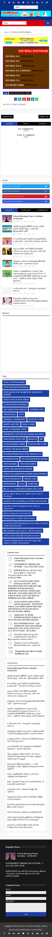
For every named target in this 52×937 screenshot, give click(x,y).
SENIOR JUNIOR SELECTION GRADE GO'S (22, 454)
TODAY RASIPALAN (12, 479)
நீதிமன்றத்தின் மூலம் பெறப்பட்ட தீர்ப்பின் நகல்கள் (23, 530)
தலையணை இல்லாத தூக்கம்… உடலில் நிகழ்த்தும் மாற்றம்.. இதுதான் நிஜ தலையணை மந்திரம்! (25, 766)
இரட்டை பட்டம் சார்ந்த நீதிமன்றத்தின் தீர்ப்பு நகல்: (23, 489)
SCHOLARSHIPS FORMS (14, 444)
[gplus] (14, 2)
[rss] (33, 2)
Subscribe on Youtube (13, 196)
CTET (21, 414)
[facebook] (4, 2)
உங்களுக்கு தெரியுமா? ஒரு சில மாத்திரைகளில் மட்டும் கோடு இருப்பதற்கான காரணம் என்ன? (30, 300)
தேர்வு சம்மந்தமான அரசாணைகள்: (17, 513)
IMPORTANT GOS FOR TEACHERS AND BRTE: (24, 434)
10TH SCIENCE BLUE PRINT (16, 399)
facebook (42, 124)
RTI (41, 439)
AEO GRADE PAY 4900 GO (15, 409)
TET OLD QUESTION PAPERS (34, 459)
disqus (26, 124)
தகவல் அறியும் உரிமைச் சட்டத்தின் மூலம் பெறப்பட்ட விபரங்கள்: (23, 494)
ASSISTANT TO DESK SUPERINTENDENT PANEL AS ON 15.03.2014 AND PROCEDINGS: (24, 617)
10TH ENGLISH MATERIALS (16, 387)
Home (6, 32)
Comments (42, 210)
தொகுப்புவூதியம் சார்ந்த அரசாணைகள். (19, 518)
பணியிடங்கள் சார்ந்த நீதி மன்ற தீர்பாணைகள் (22, 535)
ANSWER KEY (10, 414)
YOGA (22, 484)
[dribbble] (28, 2)
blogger (9, 124)
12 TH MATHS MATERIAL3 (15, 404)
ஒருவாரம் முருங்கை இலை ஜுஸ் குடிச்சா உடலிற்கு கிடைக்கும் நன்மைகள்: (23, 826)
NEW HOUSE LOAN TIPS (15, 439)
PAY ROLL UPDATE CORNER (20, 32)
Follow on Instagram (13, 201)
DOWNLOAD (26, 56)
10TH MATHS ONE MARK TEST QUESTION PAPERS (23, 393)
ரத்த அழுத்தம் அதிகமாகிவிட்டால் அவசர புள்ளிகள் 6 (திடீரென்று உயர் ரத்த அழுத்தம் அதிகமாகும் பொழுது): (24, 756)
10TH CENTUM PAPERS (14, 382)
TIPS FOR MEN (10, 464)
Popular (26, 210)
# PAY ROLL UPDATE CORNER (20, 93)
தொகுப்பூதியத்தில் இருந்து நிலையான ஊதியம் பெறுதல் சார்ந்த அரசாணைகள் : (26, 524)
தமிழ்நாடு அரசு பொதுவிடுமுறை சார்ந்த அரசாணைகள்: (25, 501)
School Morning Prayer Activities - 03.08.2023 (27, 854)
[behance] (37, 2)
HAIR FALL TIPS (35, 419)
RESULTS (33, 439)
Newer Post (7, 116)
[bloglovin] (23, 2)
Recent (9, 210)
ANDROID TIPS (37, 409)
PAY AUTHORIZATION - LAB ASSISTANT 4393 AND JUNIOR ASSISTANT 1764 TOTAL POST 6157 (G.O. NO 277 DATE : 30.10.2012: (24, 627)
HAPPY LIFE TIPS (11, 424)
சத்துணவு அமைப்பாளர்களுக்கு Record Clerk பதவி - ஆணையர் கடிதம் (29, 262)
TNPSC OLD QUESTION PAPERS (18, 469)
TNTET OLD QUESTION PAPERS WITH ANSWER (25, 474)
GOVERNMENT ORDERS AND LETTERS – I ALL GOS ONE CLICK (29, 565)
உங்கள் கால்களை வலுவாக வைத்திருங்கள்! (24, 812)
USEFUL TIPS (30, 479)
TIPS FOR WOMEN (28, 464)
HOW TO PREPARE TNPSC (15, 429)
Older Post (44, 116)
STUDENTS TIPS (11, 459)
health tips (33, 484)
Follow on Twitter (12, 186)
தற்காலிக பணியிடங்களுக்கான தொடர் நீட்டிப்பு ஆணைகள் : (22, 507)
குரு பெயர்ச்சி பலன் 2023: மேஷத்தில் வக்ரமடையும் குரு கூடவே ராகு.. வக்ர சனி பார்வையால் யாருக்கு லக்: (29, 251)
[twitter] (9, 2)
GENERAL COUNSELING (14, 419)
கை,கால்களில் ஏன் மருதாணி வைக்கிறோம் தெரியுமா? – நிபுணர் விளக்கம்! (24, 747)
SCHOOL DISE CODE (37, 444)
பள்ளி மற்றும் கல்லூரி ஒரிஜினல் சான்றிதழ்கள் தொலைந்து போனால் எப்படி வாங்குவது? (25, 818)
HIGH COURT (28, 424)
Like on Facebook (11, 191)
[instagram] (42, 2)
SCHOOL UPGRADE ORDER (16, 449)
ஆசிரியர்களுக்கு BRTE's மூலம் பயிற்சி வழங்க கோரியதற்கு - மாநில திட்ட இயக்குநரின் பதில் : (28, 228)
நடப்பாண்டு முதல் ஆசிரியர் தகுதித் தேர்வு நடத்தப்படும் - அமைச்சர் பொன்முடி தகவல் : (30, 240)
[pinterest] (18, 2)
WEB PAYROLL (10, 484)
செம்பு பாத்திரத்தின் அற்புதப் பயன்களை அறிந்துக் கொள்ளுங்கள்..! (23, 775)
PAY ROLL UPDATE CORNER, (34, 35)
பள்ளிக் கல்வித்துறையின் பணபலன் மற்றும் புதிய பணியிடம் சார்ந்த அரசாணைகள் (23, 541)
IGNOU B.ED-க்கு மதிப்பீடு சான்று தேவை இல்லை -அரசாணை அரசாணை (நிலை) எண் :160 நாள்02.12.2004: (25, 574)
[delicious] (47, 2)
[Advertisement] (26, 343)
